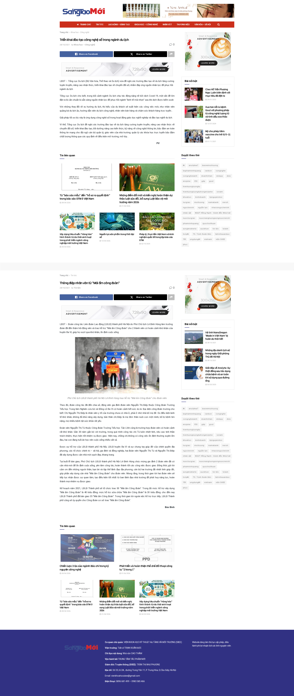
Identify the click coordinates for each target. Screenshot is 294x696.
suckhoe (204, 228)
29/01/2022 (211, 99)
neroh (225, 202)
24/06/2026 (65, 573)
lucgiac (186, 202)
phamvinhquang (191, 223)
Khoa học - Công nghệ (80, 32)
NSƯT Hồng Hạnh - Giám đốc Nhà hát (212, 213)
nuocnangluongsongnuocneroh (214, 218)
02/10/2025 (145, 243)
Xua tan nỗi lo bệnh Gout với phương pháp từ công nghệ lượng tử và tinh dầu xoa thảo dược (217, 113)
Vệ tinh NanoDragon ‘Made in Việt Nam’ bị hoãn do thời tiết (216, 335)
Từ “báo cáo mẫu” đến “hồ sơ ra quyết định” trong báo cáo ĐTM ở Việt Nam (85, 196)
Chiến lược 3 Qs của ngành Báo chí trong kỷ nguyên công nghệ (84, 567)
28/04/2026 (65, 202)
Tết (184, 239)
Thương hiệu (183, 24)
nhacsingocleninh (220, 207)
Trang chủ (85, 24)
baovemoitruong (210, 165)
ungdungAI (195, 239)
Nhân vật (167, 24)
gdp (203, 181)
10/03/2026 (105, 241)
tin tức (216, 228)
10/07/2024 (211, 123)
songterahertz (189, 228)
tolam (225, 228)
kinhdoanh (200, 197)
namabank (213, 202)
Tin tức (100, 24)
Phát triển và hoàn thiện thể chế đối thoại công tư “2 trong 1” (145, 567)
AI (184, 165)
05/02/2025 (211, 384)
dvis (229, 176)
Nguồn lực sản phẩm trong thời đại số (117, 235)
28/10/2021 (65, 44)
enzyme (186, 181)
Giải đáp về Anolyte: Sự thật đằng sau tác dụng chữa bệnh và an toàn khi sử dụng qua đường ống (217, 374)
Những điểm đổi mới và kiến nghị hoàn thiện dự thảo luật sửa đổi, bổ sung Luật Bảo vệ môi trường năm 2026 (146, 198)
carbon (208, 170)
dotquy (219, 176)
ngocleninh (188, 207)
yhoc (185, 244)
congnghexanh (190, 176)
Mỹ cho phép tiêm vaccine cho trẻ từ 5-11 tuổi (217, 134)
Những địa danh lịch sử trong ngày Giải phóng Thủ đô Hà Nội (217, 353)
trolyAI (186, 234)
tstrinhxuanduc (222, 234)
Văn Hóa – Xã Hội (202, 24)
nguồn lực (203, 207)
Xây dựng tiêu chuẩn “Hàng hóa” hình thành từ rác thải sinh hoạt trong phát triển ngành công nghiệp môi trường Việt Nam (76, 238)
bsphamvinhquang (192, 170)
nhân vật (187, 213)
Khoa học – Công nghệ (146, 24)
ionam (220, 191)
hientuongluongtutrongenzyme (198, 191)
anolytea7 (193, 165)
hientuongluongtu (191, 186)
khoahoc (187, 197)
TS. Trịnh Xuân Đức (202, 234)
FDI (196, 181)
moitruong (199, 202)
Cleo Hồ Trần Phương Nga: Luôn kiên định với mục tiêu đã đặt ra (217, 92)
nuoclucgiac (189, 218)
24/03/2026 (65, 247)
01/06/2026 (125, 573)
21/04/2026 (125, 206)
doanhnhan (206, 176)
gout (211, 181)
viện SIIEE (220, 239)
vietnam (208, 239)
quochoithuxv (209, 223)
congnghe (221, 170)
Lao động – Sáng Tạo (119, 24)
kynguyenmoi (216, 197)
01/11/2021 (211, 141)
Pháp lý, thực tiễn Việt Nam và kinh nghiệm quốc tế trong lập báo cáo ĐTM (156, 237)
